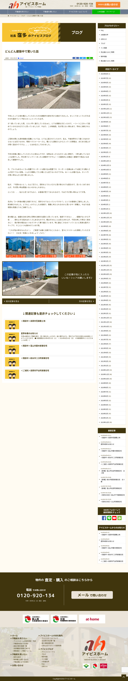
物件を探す (17, 657)
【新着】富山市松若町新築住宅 (111, 488)
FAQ (102, 30)
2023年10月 (105, 222)
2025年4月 (104, 143)
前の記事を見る (12, 301)
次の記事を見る (85, 301)
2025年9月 (104, 122)
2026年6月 (104, 82)
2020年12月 (105, 370)
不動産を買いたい (50, 12)
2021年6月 (104, 344)
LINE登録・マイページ (106, 12)
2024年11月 (105, 165)
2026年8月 (104, 74)
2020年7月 (104, 392)
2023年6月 (104, 239)
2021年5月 (104, 348)
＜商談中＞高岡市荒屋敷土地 (110, 437)
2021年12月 (105, 318)
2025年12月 (105, 109)
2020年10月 (105, 379)
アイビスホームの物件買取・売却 (24, 641)
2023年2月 (104, 257)
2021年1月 (104, 366)
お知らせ (104, 39)
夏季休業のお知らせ (107, 444)
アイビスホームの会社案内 (51, 636)
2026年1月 (104, 104)
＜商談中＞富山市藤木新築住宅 (111, 451)
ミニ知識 (104, 48)
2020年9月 (104, 383)
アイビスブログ (46, 649)
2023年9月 (104, 226)
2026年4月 (104, 91)
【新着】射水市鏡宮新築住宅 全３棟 (113, 480)
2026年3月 (104, 96)
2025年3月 (104, 148)
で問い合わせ (92, 595)
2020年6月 (104, 396)
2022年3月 (104, 305)
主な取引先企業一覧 (48, 640)
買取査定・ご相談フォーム (22, 651)
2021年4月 (104, 352)
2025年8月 (104, 126)
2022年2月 (104, 309)
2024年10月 (105, 170)
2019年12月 (105, 422)
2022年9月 (104, 278)
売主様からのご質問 (107, 52)
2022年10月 (105, 274)
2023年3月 (104, 252)
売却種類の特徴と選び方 (21, 648)
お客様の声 (104, 35)
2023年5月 (104, 244)
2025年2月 (104, 152)
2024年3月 (104, 200)
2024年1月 (104, 209)
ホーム (15, 636)
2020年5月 (104, 400)
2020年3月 (104, 409)
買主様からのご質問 (107, 61)
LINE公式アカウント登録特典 (51, 645)
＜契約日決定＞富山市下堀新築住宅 (113, 495)
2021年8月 (104, 335)
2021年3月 (104, 357)
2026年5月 (104, 87)
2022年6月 (104, 292)
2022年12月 (105, 265)
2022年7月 (104, 287)
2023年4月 (104, 248)
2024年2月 (104, 204)
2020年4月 (104, 405)
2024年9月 (104, 174)
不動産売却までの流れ (20, 643)
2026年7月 (104, 78)
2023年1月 (104, 261)
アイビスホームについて (78, 12)
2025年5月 (104, 139)
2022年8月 (104, 283)
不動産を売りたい (22, 12)
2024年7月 (104, 183)
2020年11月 (105, 374)
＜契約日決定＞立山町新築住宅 (111, 501)
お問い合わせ (17, 665)
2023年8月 (104, 231)
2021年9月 (104, 331)
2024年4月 (104, 196)
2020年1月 (104, 418)
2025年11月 (105, 113)
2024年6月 (104, 187)
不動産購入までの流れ (20, 662)
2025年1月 (104, 157)
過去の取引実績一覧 (20, 646)
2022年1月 (104, 313)
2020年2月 (104, 413)
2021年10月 (105, 326)
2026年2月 (104, 100)
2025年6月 (104, 135)
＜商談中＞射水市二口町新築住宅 (112, 457)
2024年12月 (105, 161)
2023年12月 (105, 213)
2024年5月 (104, 191)
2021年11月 (105, 322)
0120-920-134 (85, 4)
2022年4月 (104, 300)
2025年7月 (104, 130)
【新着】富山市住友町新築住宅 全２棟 (113, 472)
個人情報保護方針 (48, 643)
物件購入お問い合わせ (20, 659)
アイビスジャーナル (48, 651)
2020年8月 (104, 387)
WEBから (108, 4)
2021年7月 (104, 339)
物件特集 (104, 56)
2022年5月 (104, 296)
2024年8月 (104, 178)
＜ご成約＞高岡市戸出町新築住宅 (112, 464)
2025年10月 (105, 117)
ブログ (22, 58)
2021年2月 (104, 361)
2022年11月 (105, 270)
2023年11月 (105, 218)
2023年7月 (104, 235)
